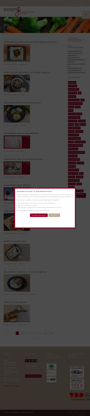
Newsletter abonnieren (39, 215)
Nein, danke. (54, 215)
